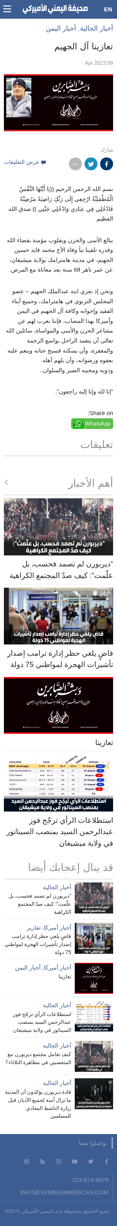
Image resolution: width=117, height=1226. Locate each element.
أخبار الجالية (96, 28)
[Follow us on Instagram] (58, 1160)
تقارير (34, 927)
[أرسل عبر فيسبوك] (106, 163)
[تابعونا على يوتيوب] (74, 1160)
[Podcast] (26, 1160)
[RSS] (42, 1160)
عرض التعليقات (21, 162)
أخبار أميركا (57, 927)
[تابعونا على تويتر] (90, 1160)
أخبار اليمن (61, 28)
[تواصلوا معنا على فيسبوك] (106, 1160)
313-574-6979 (90, 1179)
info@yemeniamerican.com (64, 1192)
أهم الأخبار (90, 483)
